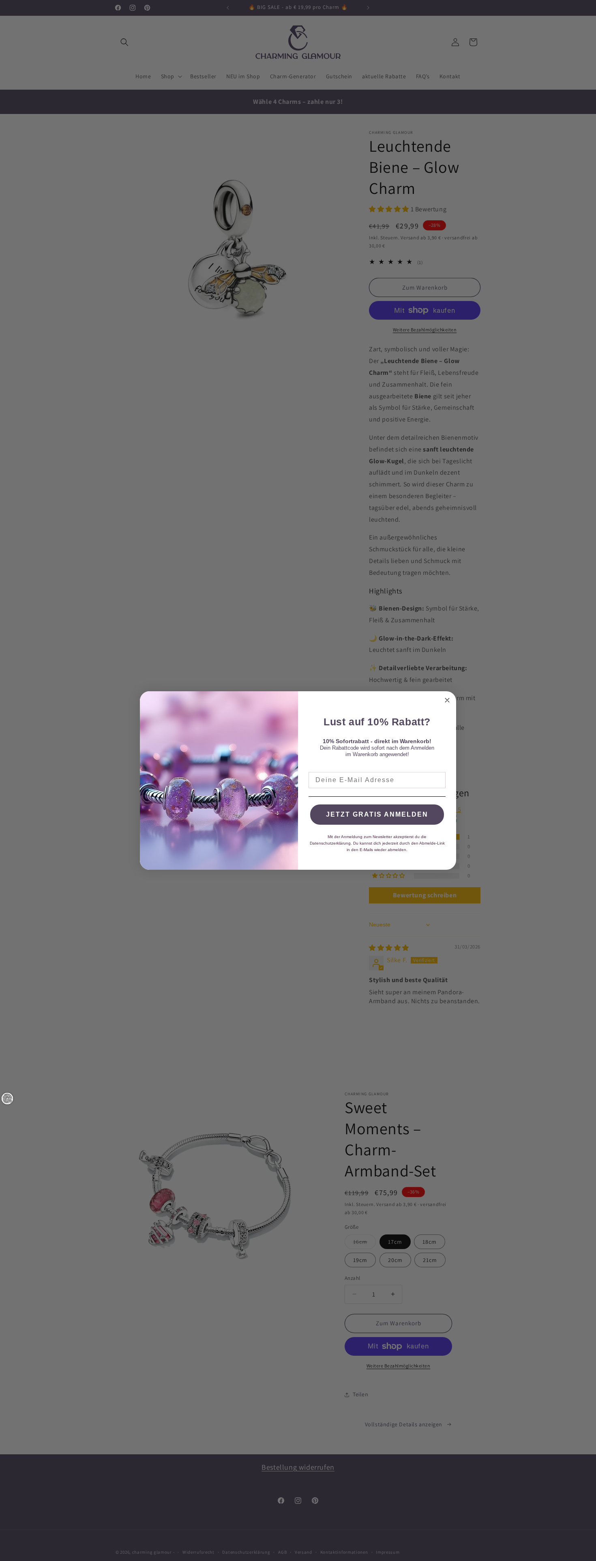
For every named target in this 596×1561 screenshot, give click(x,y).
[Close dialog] (447, 700)
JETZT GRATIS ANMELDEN (377, 814)
